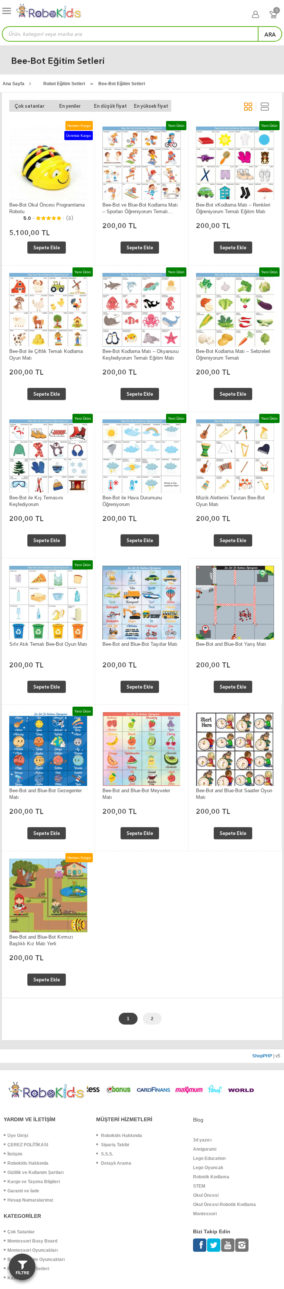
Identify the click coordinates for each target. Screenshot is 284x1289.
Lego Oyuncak (208, 1167)
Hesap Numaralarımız (30, 1200)
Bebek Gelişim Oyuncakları (36, 1259)
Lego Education (209, 1158)
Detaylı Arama (115, 1163)
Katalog (15, 1278)
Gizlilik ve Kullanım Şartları (35, 1172)
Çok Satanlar (21, 1231)
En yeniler (70, 106)
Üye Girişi (17, 1135)
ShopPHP (262, 1055)
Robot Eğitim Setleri (64, 83)
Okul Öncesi (206, 1195)
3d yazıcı (202, 1140)
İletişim (15, 1154)
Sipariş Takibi (114, 1144)
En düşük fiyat (110, 106)
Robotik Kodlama (211, 1176)
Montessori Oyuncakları (32, 1250)
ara (270, 34)
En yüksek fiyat (151, 106)
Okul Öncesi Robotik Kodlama (224, 1204)
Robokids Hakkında (27, 1163)
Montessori (205, 1213)
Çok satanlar (29, 106)
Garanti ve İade (23, 1190)
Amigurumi (204, 1149)
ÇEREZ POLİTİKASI (27, 1144)
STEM (199, 1186)
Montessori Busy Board (32, 1241)
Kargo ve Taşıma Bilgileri (33, 1181)
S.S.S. (106, 1154)
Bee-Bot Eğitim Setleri (121, 83)
